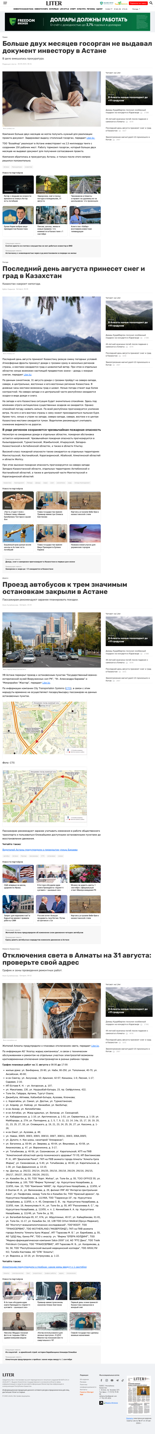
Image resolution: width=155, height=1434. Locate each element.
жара (45, 483)
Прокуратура (17, 167)
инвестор (28, 167)
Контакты (83, 1390)
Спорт (73, 9)
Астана (6, 167)
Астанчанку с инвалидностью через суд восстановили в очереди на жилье (40, 253)
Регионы (91, 9)
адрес (61, 1273)
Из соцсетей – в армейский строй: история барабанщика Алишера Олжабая (41, 1352)
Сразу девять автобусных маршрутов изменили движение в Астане (37, 940)
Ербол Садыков (8, 289)
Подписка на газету (138, 3)
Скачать (129, 1418)
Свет (28, 1273)
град (69, 483)
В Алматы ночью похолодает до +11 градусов (128, 99)
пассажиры (34, 856)
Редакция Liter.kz (9, 64)
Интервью (54, 9)
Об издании (84, 1379)
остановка (51, 856)
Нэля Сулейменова (10, 605)
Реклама (83, 1382)
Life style (64, 9)
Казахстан (7, 483)
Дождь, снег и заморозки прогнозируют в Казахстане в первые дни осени (40, 562)
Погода (111, 94)
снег (52, 483)
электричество (17, 1273)
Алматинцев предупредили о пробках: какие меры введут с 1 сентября (44, 1267)
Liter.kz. (91, 138)
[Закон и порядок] (107, 3)
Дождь (37, 483)
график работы (50, 1273)
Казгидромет (19, 483)
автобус (6, 856)
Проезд (23, 856)
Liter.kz (27, 374)
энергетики (37, 1273)
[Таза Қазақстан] (122, 3)
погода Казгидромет (82, 483)
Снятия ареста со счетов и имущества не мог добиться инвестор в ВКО (38, 246)
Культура (81, 9)
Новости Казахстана (23, 9)
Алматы (6, 1273)
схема (60, 856)
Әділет (99, 9)
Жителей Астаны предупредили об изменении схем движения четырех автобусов (44, 932)
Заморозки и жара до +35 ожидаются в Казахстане (29, 569)
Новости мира (41, 9)
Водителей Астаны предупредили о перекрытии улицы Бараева (40, 849)
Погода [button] (135, 9)
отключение (71, 1273)
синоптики (61, 483)
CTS (68, 688)
